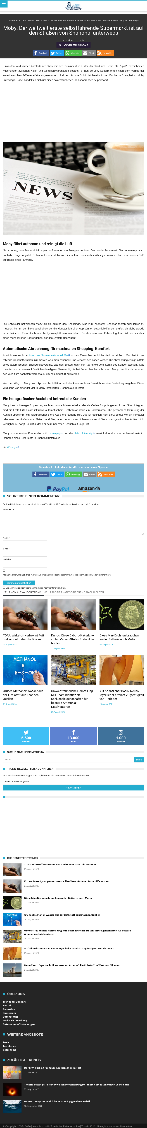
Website (7, 559)
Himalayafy (54, 433)
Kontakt (8, 1005)
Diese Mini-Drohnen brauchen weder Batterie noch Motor (119, 637)
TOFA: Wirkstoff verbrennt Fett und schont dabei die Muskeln (23, 637)
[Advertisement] (73, 112)
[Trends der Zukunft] (73, 6)
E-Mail (6, 548)
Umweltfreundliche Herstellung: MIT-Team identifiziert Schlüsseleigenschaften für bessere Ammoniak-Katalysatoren (72, 698)
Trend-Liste (9, 1046)
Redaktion (9, 1009)
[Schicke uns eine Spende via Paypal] (58, 487)
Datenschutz (10, 1016)
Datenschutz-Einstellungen (19, 1024)
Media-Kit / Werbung (15, 1020)
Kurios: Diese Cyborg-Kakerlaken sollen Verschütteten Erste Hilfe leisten (73, 639)
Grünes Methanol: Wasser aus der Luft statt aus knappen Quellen (23, 695)
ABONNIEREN (73, 787)
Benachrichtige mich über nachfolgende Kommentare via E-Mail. (36, 587)
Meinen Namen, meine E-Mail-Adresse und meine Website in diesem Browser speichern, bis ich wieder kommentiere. (57, 574)
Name (6, 537)
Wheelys (12, 447)
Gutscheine (9, 1049)
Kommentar (8, 509)
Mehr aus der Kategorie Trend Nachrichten (74, 592)
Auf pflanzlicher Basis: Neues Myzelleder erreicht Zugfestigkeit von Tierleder (121, 695)
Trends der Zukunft (14, 1001)
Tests (6, 1042)
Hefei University (83, 433)
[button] (41, 53)
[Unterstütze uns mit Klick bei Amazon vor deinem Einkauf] (89, 487)
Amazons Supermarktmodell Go (48, 355)
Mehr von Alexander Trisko (22, 592)
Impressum (9, 1013)
